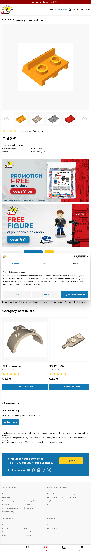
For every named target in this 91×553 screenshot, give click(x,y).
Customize (44, 295)
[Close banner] (87, 256)
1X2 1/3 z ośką (57, 366)
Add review (38, 131)
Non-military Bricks (81, 9)
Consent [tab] (15, 263)
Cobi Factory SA (38, 151)
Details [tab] (45, 263)
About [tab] (75, 263)
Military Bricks (60, 9)
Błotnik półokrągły (12, 366)
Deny (17, 295)
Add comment (10, 422)
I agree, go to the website (74, 295)
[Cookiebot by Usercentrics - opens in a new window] (76, 256)
